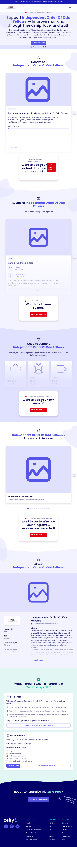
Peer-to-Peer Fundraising (33, 829)
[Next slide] (74, 113)
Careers (51, 836)
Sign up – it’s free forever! (38, 799)
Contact (64, 829)
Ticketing (28, 826)
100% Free (52, 823)
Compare (65, 823)
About (50, 826)
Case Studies (66, 836)
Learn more (49, 12)
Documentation (67, 826)
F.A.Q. (64, 839)
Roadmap (52, 839)
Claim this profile (38, 43)
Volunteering (29, 836)
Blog (50, 829)
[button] (70, 7)
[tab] (28, 508)
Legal (50, 833)
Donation (28, 823)
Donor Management (32, 839)
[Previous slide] (2, 113)
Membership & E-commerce (34, 833)
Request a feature (67, 833)
